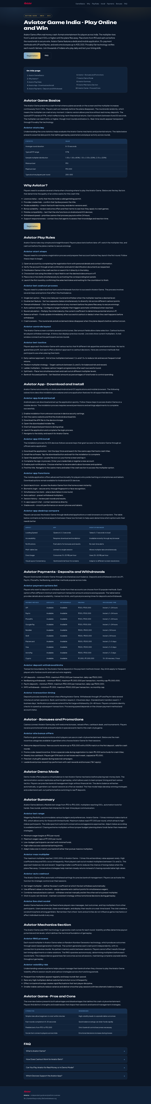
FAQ (125, 4)
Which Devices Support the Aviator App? (44, 1075)
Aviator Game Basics (36, 75)
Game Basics (80, 4)
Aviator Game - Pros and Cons (89, 88)
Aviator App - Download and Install (41, 85)
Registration (32, 55)
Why (88, 4)
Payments (110, 4)
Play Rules (95, 4)
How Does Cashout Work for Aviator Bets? (44, 1059)
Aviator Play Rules (35, 82)
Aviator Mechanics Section (88, 85)
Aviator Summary (84, 81)
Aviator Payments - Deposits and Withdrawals (45, 89)
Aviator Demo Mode (85, 78)
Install (103, 4)
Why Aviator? (33, 79)
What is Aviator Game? (36, 1051)
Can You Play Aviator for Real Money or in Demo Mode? (50, 1067)
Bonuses (119, 4)
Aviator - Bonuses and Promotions (91, 75)
